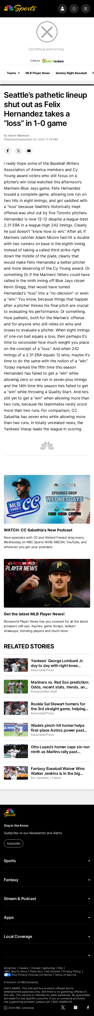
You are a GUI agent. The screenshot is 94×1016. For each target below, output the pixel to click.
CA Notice (45, 974)
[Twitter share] (18, 151)
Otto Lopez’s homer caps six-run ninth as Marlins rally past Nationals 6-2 (60, 749)
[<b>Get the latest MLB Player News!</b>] (47, 583)
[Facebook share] (8, 151)
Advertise (10, 968)
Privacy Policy (72, 971)
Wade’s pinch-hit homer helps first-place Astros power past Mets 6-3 (58, 728)
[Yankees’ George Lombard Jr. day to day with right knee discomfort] (16, 665)
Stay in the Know (16, 825)
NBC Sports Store (16, 971)
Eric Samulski (40, 778)
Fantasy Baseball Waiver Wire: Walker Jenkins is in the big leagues (58, 771)
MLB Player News (38, 73)
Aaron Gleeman (18, 135)
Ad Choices (53, 971)
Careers (23, 968)
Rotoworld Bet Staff (44, 691)
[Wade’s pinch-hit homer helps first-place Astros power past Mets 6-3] (16, 729)
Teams (11, 73)
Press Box (36, 971)
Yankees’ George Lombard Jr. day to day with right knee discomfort (57, 663)
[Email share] (29, 151)
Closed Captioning (43, 968)
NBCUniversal (29, 982)
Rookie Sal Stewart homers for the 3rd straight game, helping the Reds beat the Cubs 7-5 (58, 706)
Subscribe (13, 843)
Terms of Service (65, 974)
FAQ (60, 968)
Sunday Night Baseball (71, 73)
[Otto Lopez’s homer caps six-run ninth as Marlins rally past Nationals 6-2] (16, 751)
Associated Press (42, 670)
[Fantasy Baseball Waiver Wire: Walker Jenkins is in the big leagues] (16, 773)
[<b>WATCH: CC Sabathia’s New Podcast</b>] (47, 499)
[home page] (20, 8)
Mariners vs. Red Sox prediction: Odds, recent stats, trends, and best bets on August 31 (60, 684)
